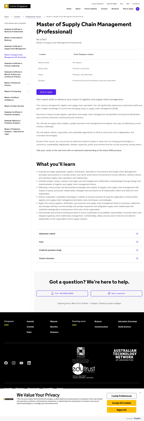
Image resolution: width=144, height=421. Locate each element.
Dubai (29, 332)
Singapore (54, 332)
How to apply (46, 92)
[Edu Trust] (83, 371)
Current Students (97, 4)
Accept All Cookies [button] (121, 402)
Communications (101, 326)
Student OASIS (112, 4)
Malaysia (53, 321)
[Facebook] (6, 363)
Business (98, 321)
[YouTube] (21, 363)
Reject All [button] (121, 409)
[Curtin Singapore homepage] (17, 6)
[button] (140, 392)
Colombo (30, 326)
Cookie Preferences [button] (121, 395)
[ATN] (125, 355)
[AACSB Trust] (81, 355)
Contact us (136, 4)
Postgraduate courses (15, 23)
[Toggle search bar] (137, 9)
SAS (127, 4)
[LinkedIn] (29, 363)
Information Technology (127, 321)
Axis (121, 4)
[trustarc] (137, 418)
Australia (30, 321)
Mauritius (54, 326)
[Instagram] (13, 363)
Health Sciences (124, 326)
